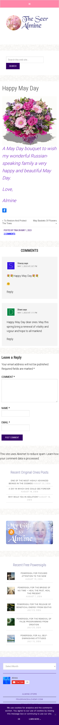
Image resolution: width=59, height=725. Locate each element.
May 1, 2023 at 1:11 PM (27, 313)
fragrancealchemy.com (29, 699)
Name (6, 408)
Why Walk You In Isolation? (23, 497)
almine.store (29, 694)
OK (19, 719)
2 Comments (9, 234)
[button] (29, 4)
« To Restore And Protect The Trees (14, 222)
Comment (8, 376)
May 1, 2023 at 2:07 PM (27, 266)
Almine (29, 22)
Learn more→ (35, 719)
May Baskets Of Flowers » (45, 222)
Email (6, 422)
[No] (55, 714)
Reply (10, 291)
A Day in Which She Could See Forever (29, 489)
